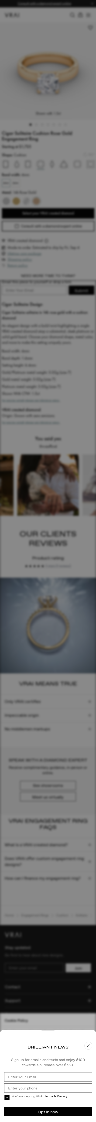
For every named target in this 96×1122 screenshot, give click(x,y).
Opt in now (48, 1112)
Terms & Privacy (55, 1096)
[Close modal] (48, 561)
